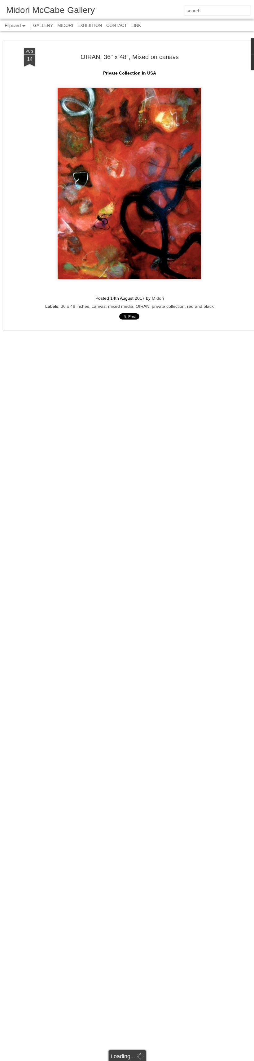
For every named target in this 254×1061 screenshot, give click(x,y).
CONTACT (116, 25)
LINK (136, 25)
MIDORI (65, 25)
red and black (200, 306)
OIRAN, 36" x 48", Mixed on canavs (130, 57)
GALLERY (43, 25)
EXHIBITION (89, 25)
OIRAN (142, 306)
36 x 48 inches (75, 306)
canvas (99, 306)
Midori (158, 298)
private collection (168, 306)
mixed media (120, 306)
